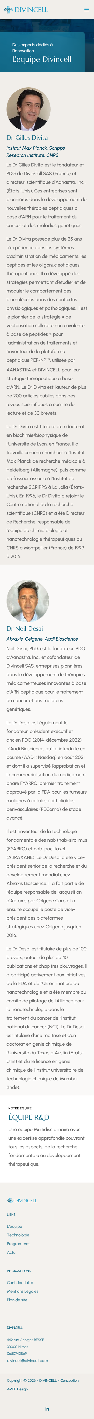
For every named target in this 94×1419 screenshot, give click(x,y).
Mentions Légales (22, 1291)
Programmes (18, 1243)
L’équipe (14, 1226)
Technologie (18, 1235)
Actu (11, 1252)
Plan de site (17, 1300)
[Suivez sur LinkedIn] (47, 1409)
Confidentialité (20, 1282)
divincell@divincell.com (27, 1360)
